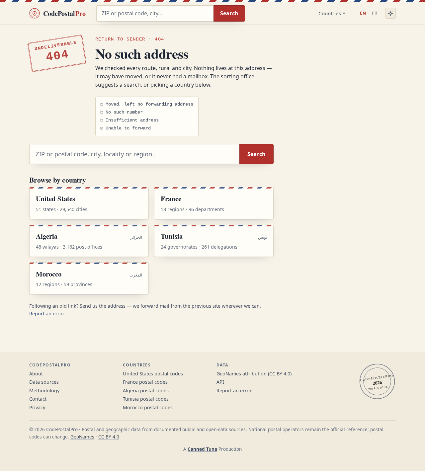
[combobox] (154, 13)
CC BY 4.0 (108, 436)
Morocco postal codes (148, 407)
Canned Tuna (202, 449)
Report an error (46, 313)
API (220, 382)
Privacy (37, 407)
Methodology (44, 390)
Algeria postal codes (146, 390)
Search (229, 13)
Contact (37, 399)
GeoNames (82, 436)
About (36, 373)
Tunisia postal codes (146, 399)
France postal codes (145, 382)
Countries (329, 13)
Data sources (44, 382)
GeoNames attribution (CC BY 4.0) (254, 373)
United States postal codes (153, 373)
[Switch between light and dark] (390, 13)
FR (375, 13)
